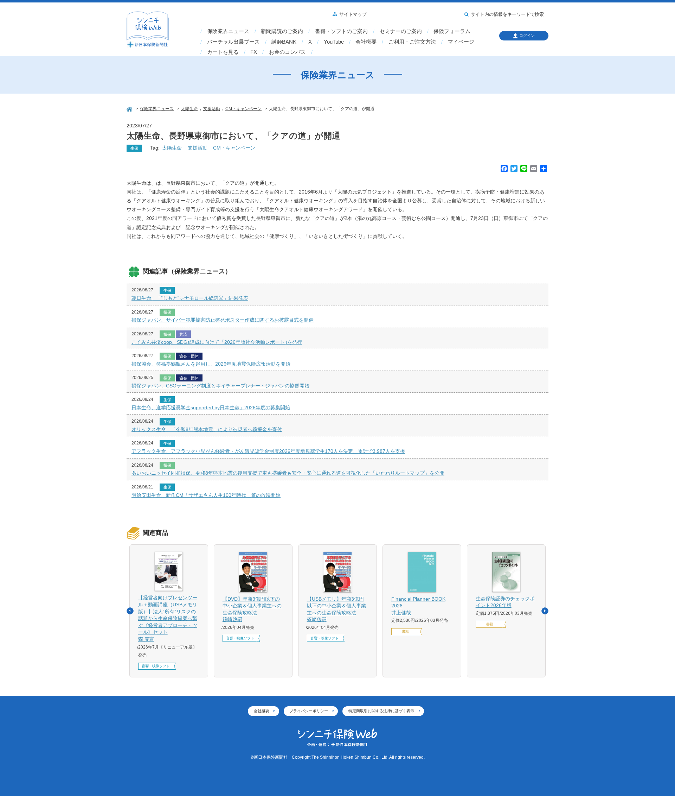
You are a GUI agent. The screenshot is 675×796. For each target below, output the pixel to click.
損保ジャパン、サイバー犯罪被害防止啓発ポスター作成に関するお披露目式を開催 (222, 320)
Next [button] (544, 610)
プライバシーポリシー (308, 711)
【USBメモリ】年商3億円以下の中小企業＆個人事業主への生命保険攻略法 (336, 609)
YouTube (334, 42)
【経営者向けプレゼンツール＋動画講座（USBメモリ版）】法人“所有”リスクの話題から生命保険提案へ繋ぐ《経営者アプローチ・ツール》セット (167, 618)
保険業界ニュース (228, 31)
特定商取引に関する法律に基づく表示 (381, 711)
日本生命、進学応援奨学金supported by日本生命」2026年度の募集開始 (210, 407)
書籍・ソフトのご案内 (341, 31)
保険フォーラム (451, 31)
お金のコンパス (287, 52)
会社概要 (366, 42)
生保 (134, 148)
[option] (168, 610)
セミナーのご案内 (401, 31)
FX (253, 52)
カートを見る (223, 52)
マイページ (461, 42)
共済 (183, 334)
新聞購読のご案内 (282, 31)
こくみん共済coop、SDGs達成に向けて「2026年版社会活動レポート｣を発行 (216, 342)
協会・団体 (189, 356)
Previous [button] (130, 610)
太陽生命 (172, 148)
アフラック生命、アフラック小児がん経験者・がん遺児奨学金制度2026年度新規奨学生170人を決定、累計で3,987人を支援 (268, 451)
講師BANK (283, 42)
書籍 (405, 631)
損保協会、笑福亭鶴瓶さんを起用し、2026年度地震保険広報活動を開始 (210, 364)
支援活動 (197, 148)
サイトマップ (353, 14)
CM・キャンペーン (234, 148)
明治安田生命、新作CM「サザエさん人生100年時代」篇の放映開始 (206, 495)
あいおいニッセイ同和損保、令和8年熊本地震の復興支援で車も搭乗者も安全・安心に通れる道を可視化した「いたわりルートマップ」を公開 (287, 473)
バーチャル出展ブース (233, 42)
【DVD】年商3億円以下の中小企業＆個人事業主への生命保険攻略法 (252, 609)
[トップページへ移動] (130, 108)
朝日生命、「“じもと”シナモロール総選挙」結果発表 (189, 298)
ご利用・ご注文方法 (412, 42)
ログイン (527, 35)
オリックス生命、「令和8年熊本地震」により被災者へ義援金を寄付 (206, 429)
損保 (167, 312)
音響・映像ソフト (156, 666)
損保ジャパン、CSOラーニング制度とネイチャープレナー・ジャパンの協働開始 (220, 385)
